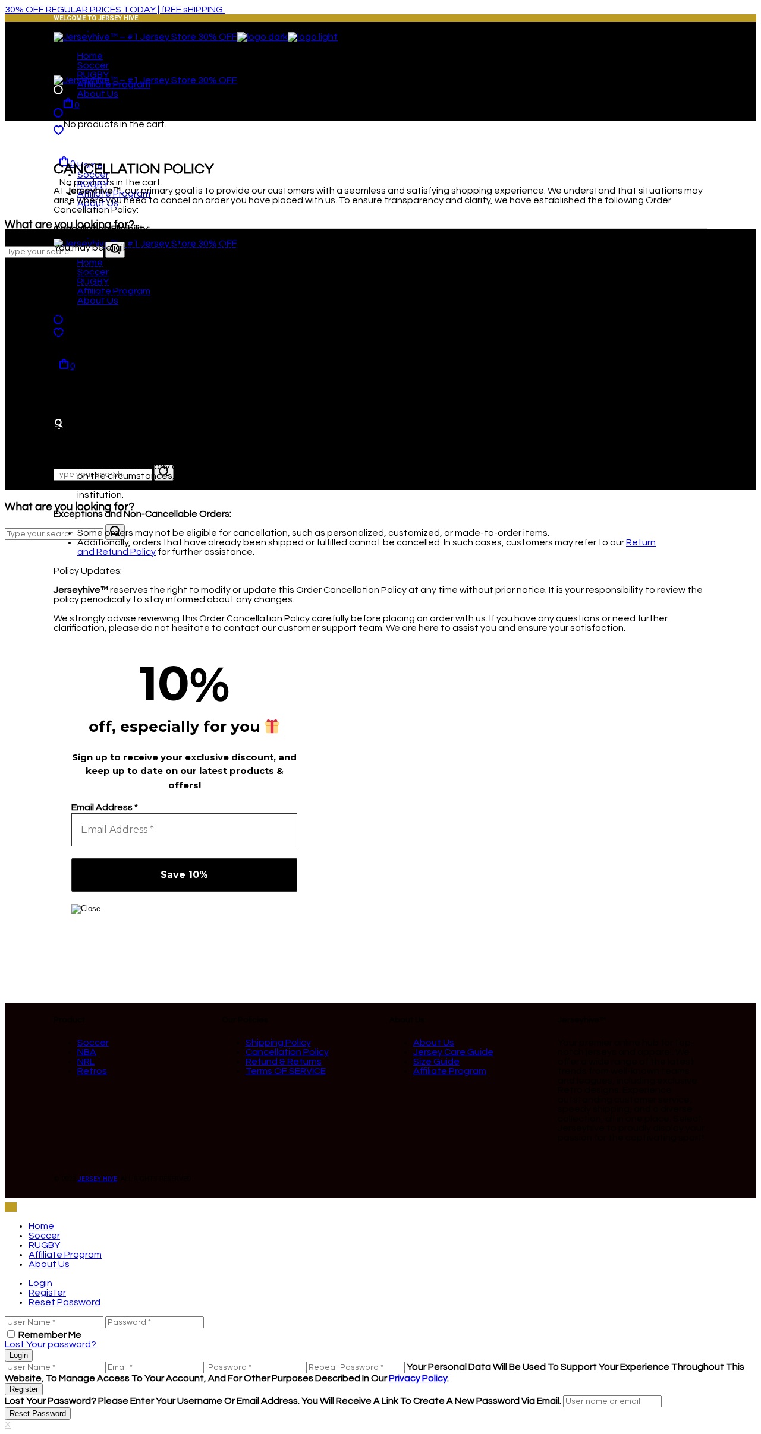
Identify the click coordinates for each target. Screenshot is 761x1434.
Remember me (49, 1335)
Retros (92, 1071)
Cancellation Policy (287, 1052)
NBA (86, 1052)
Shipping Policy (278, 1042)
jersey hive (97, 1179)
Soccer (93, 1042)
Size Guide (436, 1061)
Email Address (104, 807)
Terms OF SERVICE (286, 1071)
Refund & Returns (284, 1061)
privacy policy (418, 1378)
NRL (86, 1061)
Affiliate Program (449, 1071)
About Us (433, 1042)
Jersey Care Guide (453, 1052)
